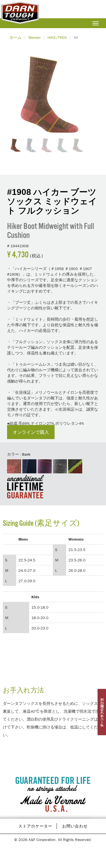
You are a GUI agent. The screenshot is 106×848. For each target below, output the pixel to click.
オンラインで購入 (31, 432)
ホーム (15, 37)
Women (34, 37)
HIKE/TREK (57, 37)
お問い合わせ (75, 826)
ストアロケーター (35, 826)
